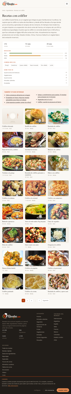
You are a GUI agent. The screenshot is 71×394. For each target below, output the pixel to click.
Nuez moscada (34, 65)
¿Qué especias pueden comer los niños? (18, 102)
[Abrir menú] (67, 4)
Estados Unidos (58, 337)
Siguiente (45, 300)
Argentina (57, 321)
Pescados (39, 340)
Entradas (39, 335)
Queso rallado (23, 65)
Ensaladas (7, 83)
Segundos (40, 322)
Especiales (5, 359)
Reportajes (5, 356)
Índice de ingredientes (8, 353)
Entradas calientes (9, 80)
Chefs (4, 375)
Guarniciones (8, 78)
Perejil (6, 65)
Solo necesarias (49, 390)
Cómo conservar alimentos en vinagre (18, 95)
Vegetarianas (8, 75)
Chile (55, 340)
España (56, 324)
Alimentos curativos (8, 364)
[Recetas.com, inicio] (9, 3)
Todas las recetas (7, 348)
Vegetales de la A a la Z (45, 99)
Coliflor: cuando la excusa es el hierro (49, 102)
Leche (51, 65)
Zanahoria (14, 65)
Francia (56, 329)
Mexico (56, 332)
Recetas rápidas (7, 351)
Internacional (58, 318)
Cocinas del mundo (59, 314)
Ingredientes (9, 10)
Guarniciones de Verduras (11, 72)
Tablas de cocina (7, 367)
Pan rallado (44, 65)
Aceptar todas (63, 390)
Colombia (57, 334)
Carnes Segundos (42, 337)
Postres (39, 316)
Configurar (37, 390)
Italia (55, 326)
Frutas (38, 329)
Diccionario (5, 370)
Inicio (3, 10)
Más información (13, 386)
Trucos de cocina (7, 362)
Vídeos (4, 372)
